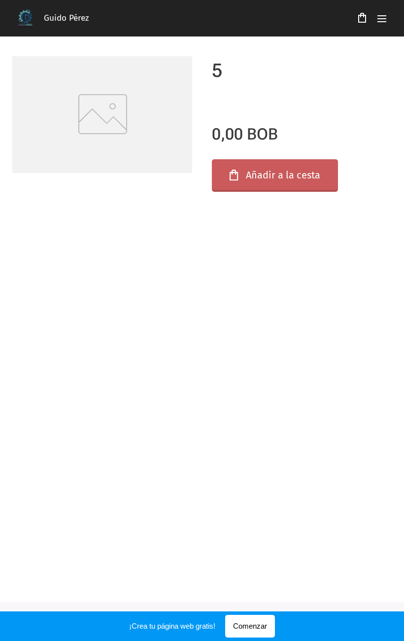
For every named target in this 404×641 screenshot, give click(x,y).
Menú (382, 18)
